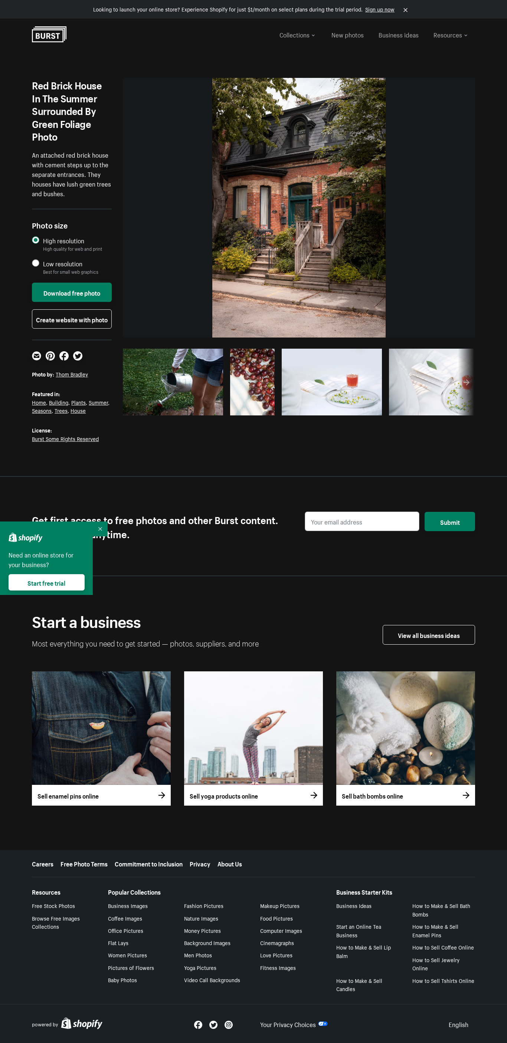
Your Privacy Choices (288, 1024)
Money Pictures (202, 930)
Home (39, 402)
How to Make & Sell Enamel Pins (435, 930)
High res (172, 408)
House (78, 410)
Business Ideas (354, 905)
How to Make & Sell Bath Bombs (441, 909)
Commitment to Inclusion (149, 863)
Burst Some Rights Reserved (65, 438)
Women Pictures (127, 955)
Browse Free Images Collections (56, 922)
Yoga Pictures (200, 967)
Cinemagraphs (277, 942)
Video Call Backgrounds (212, 979)
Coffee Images (125, 918)
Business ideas (399, 34)
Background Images (207, 942)
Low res (201, 408)
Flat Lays (118, 942)
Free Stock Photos (53, 905)
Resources (448, 34)
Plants (78, 402)
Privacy (200, 863)
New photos (347, 34)
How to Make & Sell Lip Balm (363, 951)
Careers (42, 863)
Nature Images (201, 918)
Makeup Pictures (280, 905)
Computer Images (281, 930)
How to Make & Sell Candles (359, 984)
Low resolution (62, 263)
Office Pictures (125, 930)
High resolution (63, 240)
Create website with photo (72, 319)
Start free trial (46, 582)
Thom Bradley (72, 374)
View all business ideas (429, 634)
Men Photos (198, 955)
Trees (61, 410)
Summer (98, 402)
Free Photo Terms (84, 863)
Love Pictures (276, 955)
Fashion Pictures (203, 905)
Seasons (42, 410)
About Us (229, 863)
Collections (294, 34)
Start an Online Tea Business (358, 930)
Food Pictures (276, 918)
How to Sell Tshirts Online (443, 980)
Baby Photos (122, 979)
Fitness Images (278, 967)
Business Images (128, 905)
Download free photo (71, 292)
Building (58, 402)
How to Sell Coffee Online (443, 947)
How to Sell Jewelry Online (435, 963)
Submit (450, 521)
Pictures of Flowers (131, 967)
